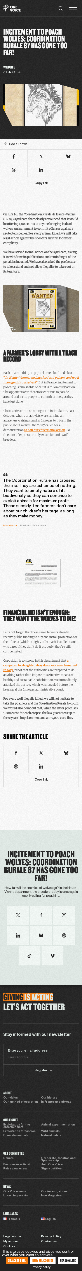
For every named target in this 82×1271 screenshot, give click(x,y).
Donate (8, 1158)
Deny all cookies (42, 1260)
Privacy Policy (51, 1236)
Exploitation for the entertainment (16, 1126)
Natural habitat (52, 1135)
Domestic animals (15, 1135)
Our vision (10, 1098)
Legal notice (12, 1236)
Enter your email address (28, 1050)
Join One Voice (52, 1164)
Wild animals (50, 1131)
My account (11, 1241)
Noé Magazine (51, 1195)
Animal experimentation (58, 1125)
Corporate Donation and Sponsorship (58, 1159)
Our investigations (54, 1191)
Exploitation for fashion (19, 1131)
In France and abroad (56, 1102)
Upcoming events (15, 1195)
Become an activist (16, 1164)
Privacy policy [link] (41, 1267)
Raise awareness (15, 1168)
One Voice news (14, 1191)
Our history (49, 1098)
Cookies (9, 1246)
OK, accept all (17, 1260)
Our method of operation (20, 1102)
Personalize (68, 1260)
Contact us (49, 1241)
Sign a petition (51, 1168)
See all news (18, 144)
